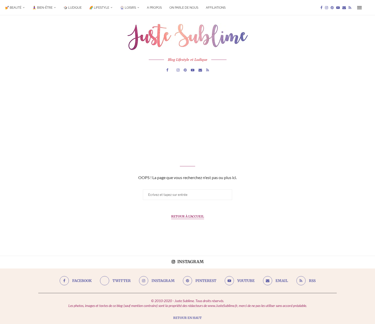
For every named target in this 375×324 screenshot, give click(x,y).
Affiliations (216, 7)
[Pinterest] (332, 7)
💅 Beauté (13, 7)
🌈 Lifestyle (99, 7)
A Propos (154, 7)
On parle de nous (183, 7)
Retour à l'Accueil (187, 216)
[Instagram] (326, 7)
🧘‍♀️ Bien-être (42, 7)
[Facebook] (321, 7)
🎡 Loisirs (128, 7)
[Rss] (349, 7)
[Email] (344, 7)
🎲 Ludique (73, 7)
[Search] (367, 7)
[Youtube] (338, 7)
